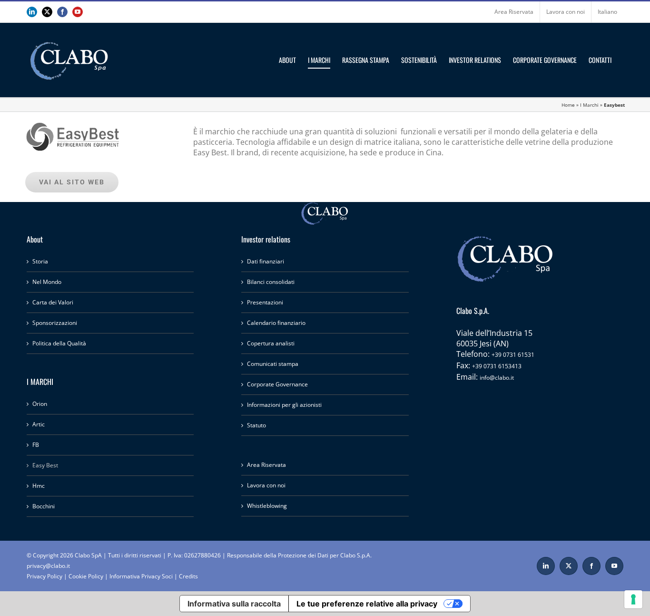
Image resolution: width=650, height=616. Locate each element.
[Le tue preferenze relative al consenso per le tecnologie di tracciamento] (633, 599)
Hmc (38, 486)
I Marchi (589, 104)
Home (568, 104)
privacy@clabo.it (48, 566)
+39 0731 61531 (513, 355)
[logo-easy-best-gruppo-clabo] (72, 116)
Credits (188, 576)
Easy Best (45, 465)
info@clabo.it (497, 378)
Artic (38, 424)
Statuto (256, 425)
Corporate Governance (277, 384)
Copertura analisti (271, 343)
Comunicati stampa (272, 364)
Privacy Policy (44, 576)
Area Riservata (266, 465)
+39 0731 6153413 (497, 366)
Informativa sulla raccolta (234, 603)
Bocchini (43, 506)
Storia (40, 261)
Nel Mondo (46, 282)
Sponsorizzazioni (54, 323)
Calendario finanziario (276, 323)
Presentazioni (265, 302)
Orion (39, 404)
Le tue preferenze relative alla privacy (366, 603)
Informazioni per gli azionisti (284, 405)
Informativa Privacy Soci (141, 576)
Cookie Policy (86, 576)
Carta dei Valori (52, 302)
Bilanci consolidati (271, 282)
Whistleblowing (267, 506)
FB (35, 445)
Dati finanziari (265, 261)
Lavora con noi (266, 485)
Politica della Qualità (59, 343)
